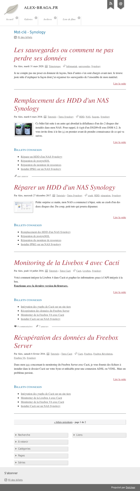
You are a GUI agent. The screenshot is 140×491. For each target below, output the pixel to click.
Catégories (24, 448)
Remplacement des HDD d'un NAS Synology (61, 104)
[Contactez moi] (121, 9)
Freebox (88, 353)
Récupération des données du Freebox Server (45, 311)
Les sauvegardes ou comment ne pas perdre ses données (64, 53)
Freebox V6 (19, 357)
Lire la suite (119, 83)
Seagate (95, 116)
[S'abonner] (110, 9)
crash (90, 195)
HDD (81, 116)
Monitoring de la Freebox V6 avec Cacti (42, 315)
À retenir (23, 441)
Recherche (24, 434)
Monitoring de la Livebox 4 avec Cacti (66, 262)
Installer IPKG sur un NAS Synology (41, 169)
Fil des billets (25, 37)
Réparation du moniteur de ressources (41, 165)
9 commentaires (24, 326)
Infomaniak (71, 66)
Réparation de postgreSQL (35, 161)
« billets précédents (63, 422)
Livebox (87, 270)
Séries (21, 462)
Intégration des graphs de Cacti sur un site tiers (46, 306)
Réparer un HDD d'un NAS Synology (41, 156)
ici (63, 131)
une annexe (22, 176)
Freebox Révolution (103, 353)
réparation (105, 195)
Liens (79, 434)
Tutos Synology (66, 116)
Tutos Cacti (65, 270)
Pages (21, 455)
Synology (96, 66)
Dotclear (130, 487)
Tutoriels (52, 116)
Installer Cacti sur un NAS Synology (40, 319)
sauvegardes (84, 66)
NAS (88, 116)
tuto (28, 364)
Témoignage (55, 66)
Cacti (78, 270)
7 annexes (43, 326)
